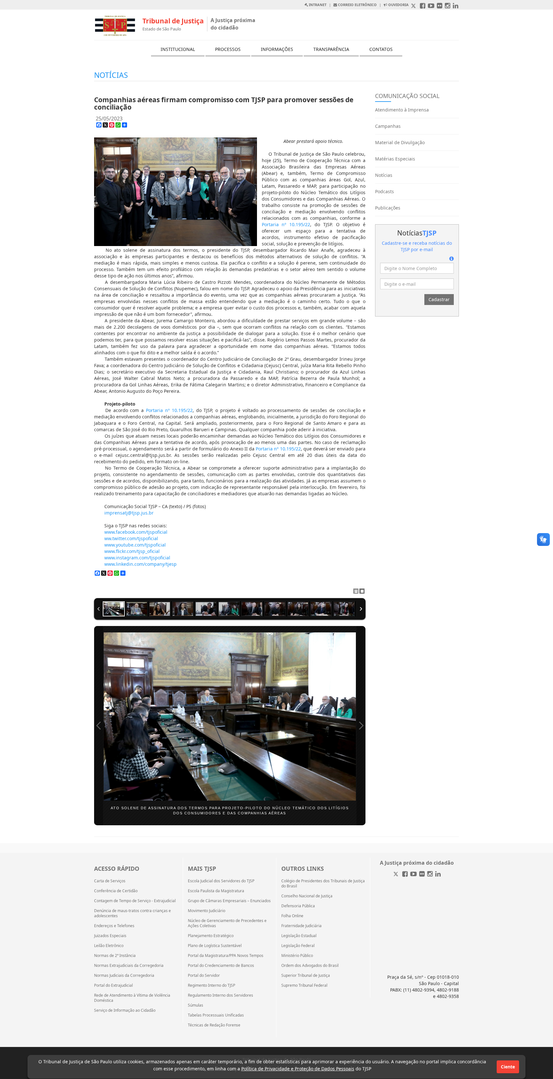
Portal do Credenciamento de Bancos (221, 965)
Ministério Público (297, 955)
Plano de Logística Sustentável (215, 945)
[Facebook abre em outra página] (422, 6)
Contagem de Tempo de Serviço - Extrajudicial (135, 900)
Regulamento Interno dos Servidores (220, 995)
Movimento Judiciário (206, 910)
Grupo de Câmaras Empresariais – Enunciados (229, 900)
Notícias (383, 175)
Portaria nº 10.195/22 (286, 224)
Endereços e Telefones (114, 925)
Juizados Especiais (110, 935)
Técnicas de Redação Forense (214, 1025)
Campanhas (388, 126)
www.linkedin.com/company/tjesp (140, 564)
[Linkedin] (438, 874)
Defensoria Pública (298, 906)
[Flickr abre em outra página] (439, 6)
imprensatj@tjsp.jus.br (129, 513)
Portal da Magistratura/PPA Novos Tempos (225, 955)
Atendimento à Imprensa (402, 110)
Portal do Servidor (204, 975)
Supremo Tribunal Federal (304, 985)
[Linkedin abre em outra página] (455, 6)
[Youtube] (413, 874)
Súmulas (195, 1005)
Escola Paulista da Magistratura (216, 891)
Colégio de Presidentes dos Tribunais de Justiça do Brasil (323, 883)
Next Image (361, 725)
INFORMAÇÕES (277, 49)
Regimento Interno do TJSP (211, 985)
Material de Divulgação (400, 142)
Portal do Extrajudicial (113, 985)
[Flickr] (422, 874)
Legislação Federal (298, 945)
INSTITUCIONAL (178, 49)
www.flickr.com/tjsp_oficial (132, 551)
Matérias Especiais (395, 159)
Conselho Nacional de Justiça (307, 896)
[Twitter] (396, 874)
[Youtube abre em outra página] (431, 6)
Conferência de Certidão (116, 891)
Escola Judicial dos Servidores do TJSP (221, 881)
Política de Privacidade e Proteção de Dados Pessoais (297, 1069)
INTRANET (317, 4)
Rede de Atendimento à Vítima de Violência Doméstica (132, 998)
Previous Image (98, 725)
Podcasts (384, 191)
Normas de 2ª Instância (115, 955)
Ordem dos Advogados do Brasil (310, 965)
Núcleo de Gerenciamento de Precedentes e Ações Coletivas (227, 923)
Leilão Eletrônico (109, 945)
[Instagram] (430, 874)
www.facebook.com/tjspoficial (135, 532)
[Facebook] (405, 874)
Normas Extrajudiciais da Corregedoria (129, 965)
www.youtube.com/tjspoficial (135, 545)
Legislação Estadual (299, 935)
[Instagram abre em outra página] (447, 6)
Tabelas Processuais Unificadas (216, 1015)
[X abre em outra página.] (414, 6)
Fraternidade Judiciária (301, 925)
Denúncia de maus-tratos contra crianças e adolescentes (132, 913)
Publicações (387, 208)
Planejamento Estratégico (211, 935)
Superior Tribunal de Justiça (305, 975)
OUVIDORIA (398, 4)
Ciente (508, 1067)
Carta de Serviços (109, 881)
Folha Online (292, 915)
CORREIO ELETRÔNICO (357, 4)
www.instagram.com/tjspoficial (137, 558)
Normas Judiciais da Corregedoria (124, 975)
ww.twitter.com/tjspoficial (131, 538)
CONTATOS (381, 49)
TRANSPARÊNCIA (331, 49)
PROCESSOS (228, 49)
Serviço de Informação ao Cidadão (125, 1010)
